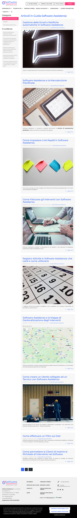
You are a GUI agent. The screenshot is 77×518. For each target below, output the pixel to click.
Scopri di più (17, 8)
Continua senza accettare (59, 511)
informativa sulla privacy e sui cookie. (22, 511)
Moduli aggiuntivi (42, 8)
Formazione (54, 8)
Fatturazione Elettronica (9, 25)
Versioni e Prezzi (29, 8)
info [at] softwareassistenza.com (63, 486)
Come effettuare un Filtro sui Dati (42, 436)
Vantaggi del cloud (33, 485)
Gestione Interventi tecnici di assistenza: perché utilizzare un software (10, 57)
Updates (5, 21)
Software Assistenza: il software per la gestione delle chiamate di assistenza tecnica (9, 50)
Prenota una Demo (47, 3)
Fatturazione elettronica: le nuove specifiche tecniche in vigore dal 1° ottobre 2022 (10, 64)
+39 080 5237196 (64, 481)
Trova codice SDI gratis (45, 489)
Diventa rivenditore (67, 8)
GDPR (28, 492)
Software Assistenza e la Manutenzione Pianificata (45, 81)
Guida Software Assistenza (58, 27)
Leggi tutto (69, 72)
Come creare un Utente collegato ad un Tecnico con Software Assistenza (45, 378)
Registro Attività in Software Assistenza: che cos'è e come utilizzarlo (47, 259)
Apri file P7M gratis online (46, 493)
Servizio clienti (45, 485)
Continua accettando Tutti (60, 508)
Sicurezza (30, 481)
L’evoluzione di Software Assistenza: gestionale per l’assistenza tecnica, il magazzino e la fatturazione (10, 41)
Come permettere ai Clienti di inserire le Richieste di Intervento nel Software (45, 453)
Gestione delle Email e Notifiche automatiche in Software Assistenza (43, 23)
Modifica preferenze (59, 515)
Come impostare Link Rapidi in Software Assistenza (45, 141)
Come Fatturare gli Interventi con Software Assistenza (47, 200)
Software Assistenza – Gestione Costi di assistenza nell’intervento (9, 34)
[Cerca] (12, 11)
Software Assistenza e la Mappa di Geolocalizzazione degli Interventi (42, 319)
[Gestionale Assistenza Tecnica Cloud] (9, 3)
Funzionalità (6, 8)
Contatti (6, 11)
